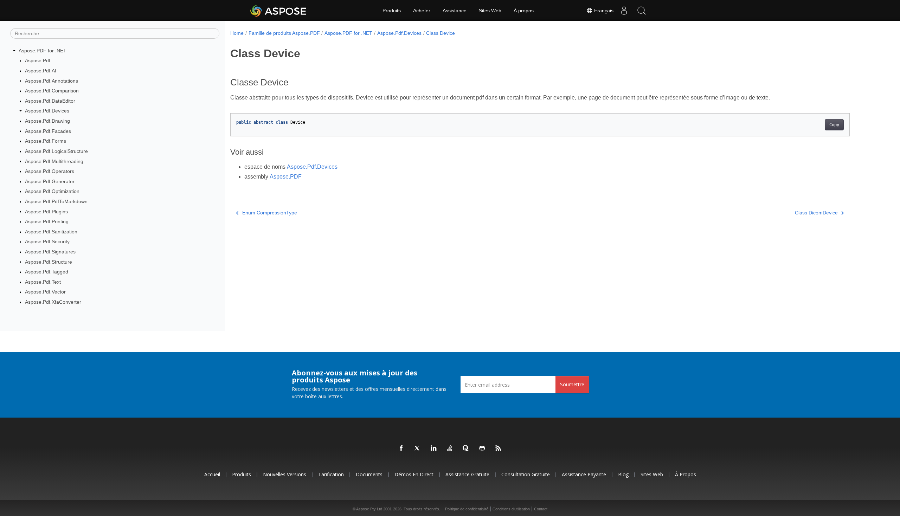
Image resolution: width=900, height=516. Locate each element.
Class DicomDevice (816, 212)
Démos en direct (413, 474)
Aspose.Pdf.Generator (50, 181)
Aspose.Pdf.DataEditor (50, 101)
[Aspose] (279, 10)
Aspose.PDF (286, 177)
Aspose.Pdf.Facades (48, 131)
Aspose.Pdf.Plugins (46, 211)
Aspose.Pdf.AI (40, 70)
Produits (391, 10)
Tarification (331, 474)
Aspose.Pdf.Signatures (50, 251)
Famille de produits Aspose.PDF (284, 33)
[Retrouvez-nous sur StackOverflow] (450, 448)
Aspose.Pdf (37, 60)
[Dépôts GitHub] (482, 448)
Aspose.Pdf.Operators (49, 171)
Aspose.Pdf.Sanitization (51, 231)
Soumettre (572, 384)
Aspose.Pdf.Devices (47, 111)
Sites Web (490, 10)
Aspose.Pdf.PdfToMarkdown (56, 201)
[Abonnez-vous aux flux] (498, 448)
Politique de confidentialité (466, 509)
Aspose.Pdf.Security (47, 241)
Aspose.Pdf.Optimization (52, 191)
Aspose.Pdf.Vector (45, 292)
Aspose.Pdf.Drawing (47, 121)
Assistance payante (584, 474)
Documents (369, 474)
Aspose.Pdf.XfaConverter (53, 302)
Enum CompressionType (269, 212)
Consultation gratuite (525, 474)
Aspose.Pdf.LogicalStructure (56, 151)
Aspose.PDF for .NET (42, 50)
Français (603, 10)
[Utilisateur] (624, 10)
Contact (540, 509)
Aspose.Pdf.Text (43, 282)
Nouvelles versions (284, 474)
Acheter (421, 10)
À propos (524, 10)
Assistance (455, 10)
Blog (623, 474)
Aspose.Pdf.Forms (45, 141)
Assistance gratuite (467, 474)
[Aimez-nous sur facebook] (401, 448)
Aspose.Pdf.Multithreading (54, 161)
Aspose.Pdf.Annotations (51, 81)
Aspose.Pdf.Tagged (46, 272)
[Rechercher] (641, 10)
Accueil (212, 474)
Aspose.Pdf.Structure (48, 262)
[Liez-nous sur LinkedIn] (433, 448)
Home (237, 33)
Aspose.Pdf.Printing (47, 221)
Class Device (440, 33)
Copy (834, 124)
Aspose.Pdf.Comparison (52, 90)
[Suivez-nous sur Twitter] (417, 448)
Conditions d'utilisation (511, 509)
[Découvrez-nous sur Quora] (466, 448)
